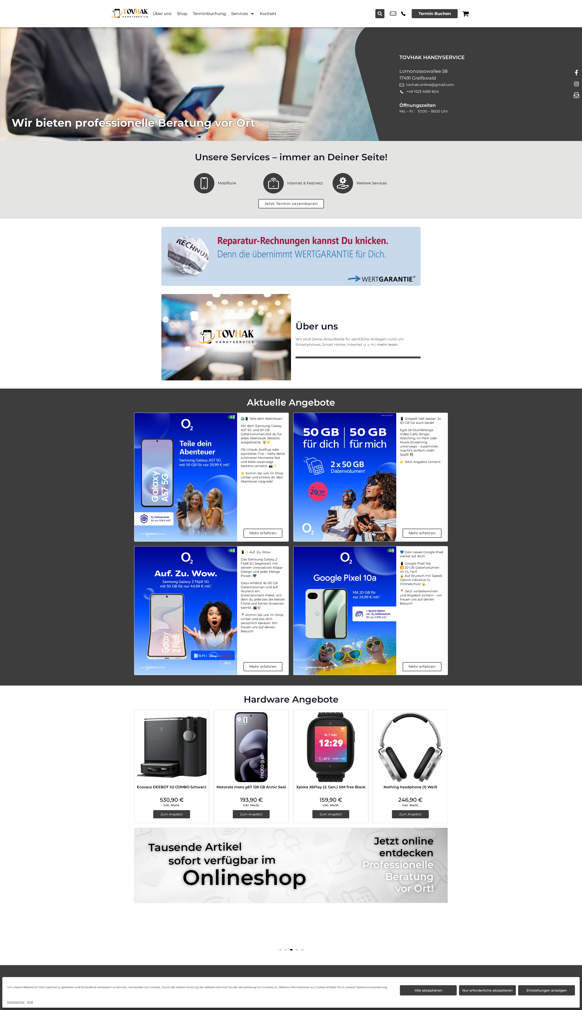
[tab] (280, 949)
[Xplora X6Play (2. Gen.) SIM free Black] (331, 747)
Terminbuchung (209, 13)
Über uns (162, 13)
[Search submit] (379, 13)
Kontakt (268, 13)
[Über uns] (226, 337)
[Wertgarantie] (291, 256)
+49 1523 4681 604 (403, 13)
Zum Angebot (172, 814)
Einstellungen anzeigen (547, 990)
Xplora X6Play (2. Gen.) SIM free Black (330, 787)
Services (239, 13)
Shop (182, 13)
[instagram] (576, 84)
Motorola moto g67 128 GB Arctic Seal (251, 787)
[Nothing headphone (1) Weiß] (410, 747)
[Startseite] (129, 13)
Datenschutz (16, 1002)
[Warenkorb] (465, 13)
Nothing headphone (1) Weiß (410, 787)
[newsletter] (576, 95)
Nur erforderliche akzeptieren (487, 990)
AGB (30, 1002)
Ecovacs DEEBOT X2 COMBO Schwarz (171, 787)
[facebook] (576, 72)
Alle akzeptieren (428, 990)
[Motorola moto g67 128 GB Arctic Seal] (251, 747)
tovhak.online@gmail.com (393, 13)
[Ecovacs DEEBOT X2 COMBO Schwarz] (172, 747)
